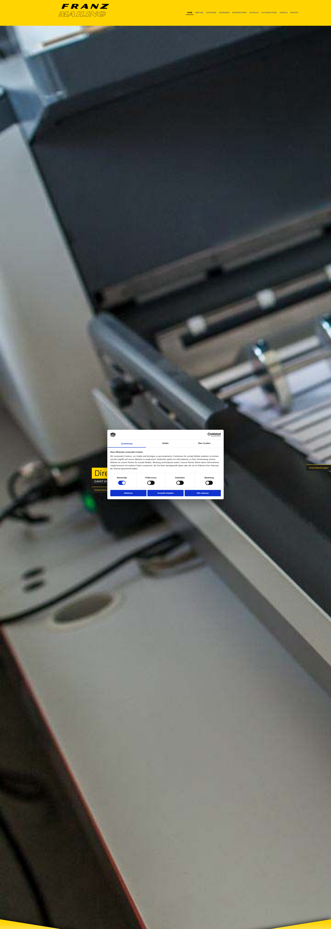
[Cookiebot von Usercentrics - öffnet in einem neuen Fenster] (209, 435)
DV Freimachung (269, 13)
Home (189, 13)
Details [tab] (165, 443)
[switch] (151, 483)
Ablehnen (128, 493)
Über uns (199, 13)
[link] (211, 13)
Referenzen (224, 13)
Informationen (239, 13)
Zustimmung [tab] (127, 443)
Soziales (283, 13)
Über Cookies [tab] (204, 443)
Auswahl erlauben (165, 493)
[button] (103, 490)
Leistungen (211, 13)
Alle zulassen (203, 493)
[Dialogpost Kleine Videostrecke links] (215, 13)
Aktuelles (254, 13)
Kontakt (294, 13)
